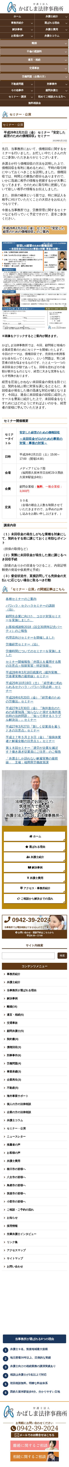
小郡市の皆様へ (16, 1201)
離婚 (34, 43)
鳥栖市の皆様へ (16, 1185)
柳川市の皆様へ (16, 1169)
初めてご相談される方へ (52, 96)
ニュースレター (16, 1136)
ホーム (17, 16)
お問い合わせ (15, 1266)
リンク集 (12, 1242)
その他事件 (17, 90)
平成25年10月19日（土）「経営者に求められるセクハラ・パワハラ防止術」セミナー (34, 686)
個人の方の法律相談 (19, 1104)
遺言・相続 (34, 59)
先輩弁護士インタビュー (21, 1233)
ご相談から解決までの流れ (36, 898)
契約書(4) (12, 1039)
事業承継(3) (14, 1071)
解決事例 (17, 29)
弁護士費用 (52, 29)
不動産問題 (17, 83)
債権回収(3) (14, 1047)
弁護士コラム (51, 35)
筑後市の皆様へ (16, 1193)
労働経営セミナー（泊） (22, 644)
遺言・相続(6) (15, 1014)
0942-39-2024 (30, 919)
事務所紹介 (17, 22)
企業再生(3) (14, 1079)
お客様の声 (17, 35)
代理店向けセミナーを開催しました (30, 637)
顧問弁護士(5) (15, 1030)
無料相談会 (34, 103)
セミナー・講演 (17, 96)
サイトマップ (15, 1258)
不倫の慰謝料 (34, 51)
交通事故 (34, 68)
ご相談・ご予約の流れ (20, 1209)
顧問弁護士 (52, 90)
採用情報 (12, 1225)
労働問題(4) (14, 1063)
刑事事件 (52, 83)
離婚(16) (12, 1006)
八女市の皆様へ (16, 1177)
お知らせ (12, 1217)
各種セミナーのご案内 (21, 599)
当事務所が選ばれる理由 (21, 990)
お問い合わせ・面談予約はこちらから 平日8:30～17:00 (36, 934)
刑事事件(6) (14, 1055)
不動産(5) (12, 1087)
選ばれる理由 (51, 22)
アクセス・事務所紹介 (36, 888)
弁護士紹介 (52, 16)
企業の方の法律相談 (19, 1112)
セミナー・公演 (16, 1128)
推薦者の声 (13, 1144)
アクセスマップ (16, 1250)
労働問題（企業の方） (34, 76)
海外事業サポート (17, 1095)
